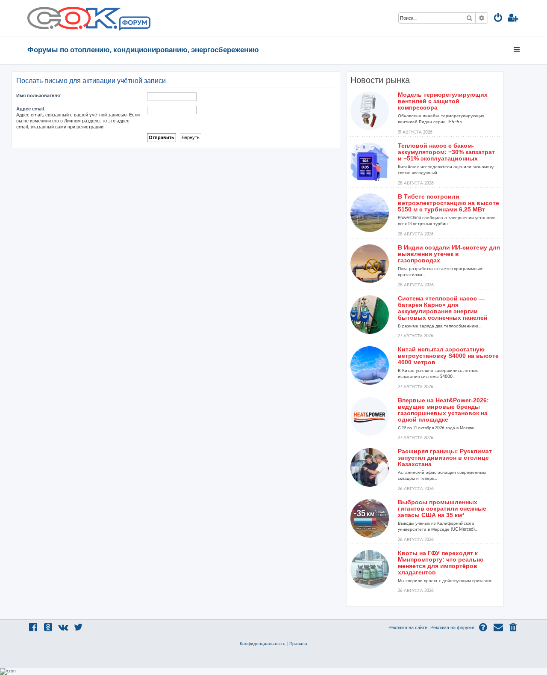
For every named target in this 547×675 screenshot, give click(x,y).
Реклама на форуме (452, 627)
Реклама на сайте (407, 627)
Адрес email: (30, 109)
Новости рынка (380, 80)
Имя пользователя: (38, 95)
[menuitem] (498, 18)
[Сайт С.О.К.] (88, 18)
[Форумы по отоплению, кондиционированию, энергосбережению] (134, 24)
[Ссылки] (517, 49)
